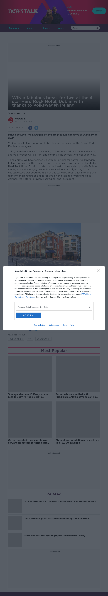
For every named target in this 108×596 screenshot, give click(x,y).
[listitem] (54, 307)
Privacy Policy (69, 325)
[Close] (99, 271)
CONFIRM (28, 315)
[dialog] (54, 298)
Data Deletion (39, 325)
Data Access (54, 325)
